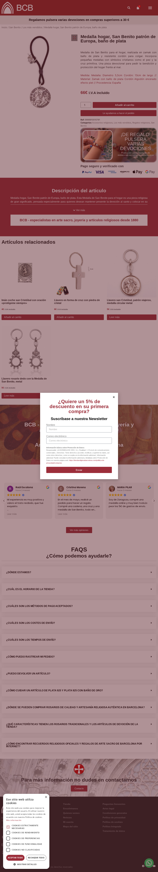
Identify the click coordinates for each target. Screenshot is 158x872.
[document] (79, 436)
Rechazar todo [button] (36, 857)
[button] (26, 864)
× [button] (46, 797)
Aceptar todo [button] (15, 857)
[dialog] (26, 831)
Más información (13, 820)
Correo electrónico (56, 436)
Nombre (50, 425)
